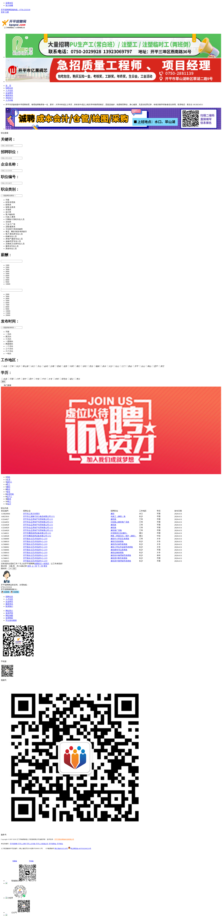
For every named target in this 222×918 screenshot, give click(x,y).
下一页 (40, 566)
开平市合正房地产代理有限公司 (38, 519)
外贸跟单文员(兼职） (119, 533)
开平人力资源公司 (42, 844)
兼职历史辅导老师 (119, 544)
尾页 (45, 566)
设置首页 (9, 3)
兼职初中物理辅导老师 (121, 555)
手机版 (10, 883)
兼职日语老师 (117, 541)
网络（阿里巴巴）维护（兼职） (124, 536)
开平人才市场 (30, 844)
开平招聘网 (13, 844)
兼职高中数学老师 (119, 558)
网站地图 (9, 616)
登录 (3, 12)
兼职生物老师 (117, 553)
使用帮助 (9, 618)
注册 (7, 12)
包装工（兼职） (118, 516)
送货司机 (10, 494)
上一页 (34, 566)
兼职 (8, 487)
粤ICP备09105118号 (61, 848)
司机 (8, 477)
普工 (8, 484)
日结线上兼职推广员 (120, 522)
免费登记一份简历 (41, 564)
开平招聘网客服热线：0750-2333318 (15, 10)
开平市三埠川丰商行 (31, 514)
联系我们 (9, 606)
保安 (8, 492)
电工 (9, 501)
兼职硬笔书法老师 (119, 550)
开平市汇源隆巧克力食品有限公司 (39, 516)
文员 (8, 480)
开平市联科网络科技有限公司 (64, 839)
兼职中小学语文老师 (120, 539)
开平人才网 (22, 844)
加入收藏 (9, 5)
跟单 (9, 499)
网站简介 (9, 611)
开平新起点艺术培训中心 (35, 539)
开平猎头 (60, 844)
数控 (8, 489)
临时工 (9, 482)
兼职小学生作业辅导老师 (122, 547)
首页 (29, 566)
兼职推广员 (116, 530)
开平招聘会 (52, 844)
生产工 (9, 497)
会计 (9, 504)
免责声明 (9, 613)
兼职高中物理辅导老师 (121, 561)
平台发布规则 (11, 620)
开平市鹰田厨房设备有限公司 (37, 533)
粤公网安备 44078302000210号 (80, 848)
